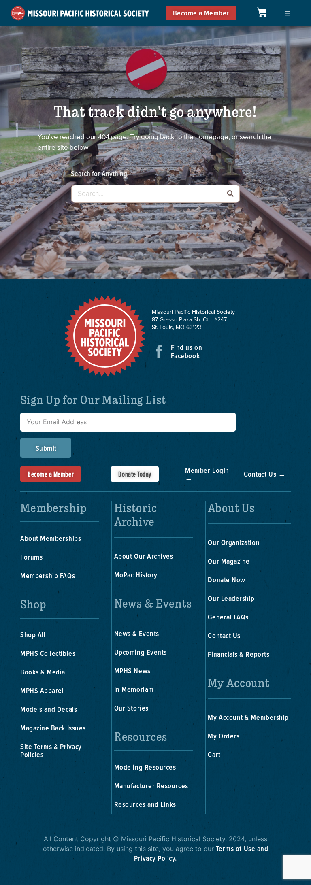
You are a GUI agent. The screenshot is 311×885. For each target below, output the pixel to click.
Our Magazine (228, 561)
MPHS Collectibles (47, 653)
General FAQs (228, 617)
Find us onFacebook (186, 351)
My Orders (223, 736)
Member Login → (207, 474)
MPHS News (132, 671)
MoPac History (136, 575)
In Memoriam (134, 689)
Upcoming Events (140, 652)
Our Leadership (231, 598)
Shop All (32, 635)
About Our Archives (143, 556)
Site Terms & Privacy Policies (51, 750)
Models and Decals (48, 709)
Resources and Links (145, 804)
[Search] (230, 193)
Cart (214, 754)
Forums (31, 557)
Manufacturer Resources (151, 786)
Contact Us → (264, 474)
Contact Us (224, 635)
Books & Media (42, 672)
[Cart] (261, 12)
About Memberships (50, 538)
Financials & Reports (238, 654)
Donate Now (226, 579)
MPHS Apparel (42, 690)
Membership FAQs (47, 575)
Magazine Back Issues (53, 728)
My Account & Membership (248, 717)
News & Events (136, 633)
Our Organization (234, 542)
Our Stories (131, 708)
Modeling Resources (145, 767)
